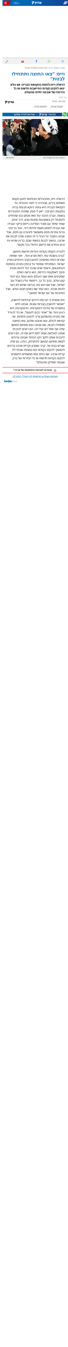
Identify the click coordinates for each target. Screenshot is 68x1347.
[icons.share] (5, 3)
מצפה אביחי (54, 107)
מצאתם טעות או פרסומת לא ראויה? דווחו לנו (32, 376)
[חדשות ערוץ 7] (34, 2)
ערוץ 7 (59, 68)
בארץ (53, 68)
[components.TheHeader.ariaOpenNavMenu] (57, 2)
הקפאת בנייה (38, 107)
